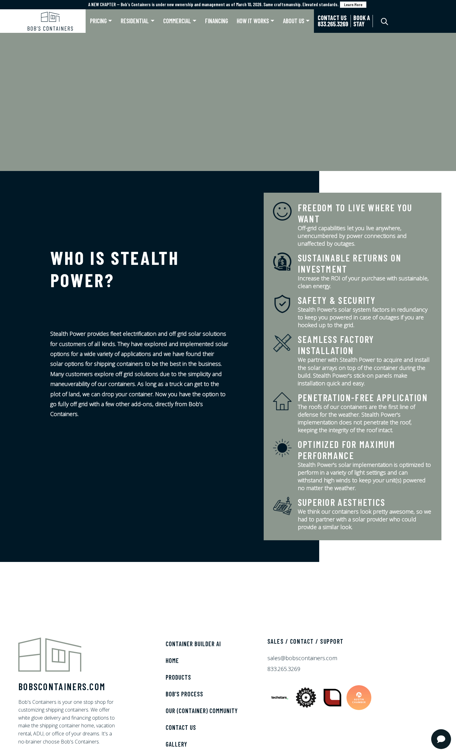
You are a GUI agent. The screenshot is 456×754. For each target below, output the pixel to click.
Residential (135, 20)
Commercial (177, 20)
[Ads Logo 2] (307, 696)
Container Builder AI (193, 643)
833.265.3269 (283, 669)
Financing (216, 20)
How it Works (253, 20)
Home (172, 660)
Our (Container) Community (202, 710)
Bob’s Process (184, 694)
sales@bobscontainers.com (302, 658)
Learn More (353, 4)
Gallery (176, 744)
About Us (293, 20)
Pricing (98, 20)
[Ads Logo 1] (280, 696)
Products (178, 677)
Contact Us (181, 727)
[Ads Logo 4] (358, 696)
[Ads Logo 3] (333, 696)
